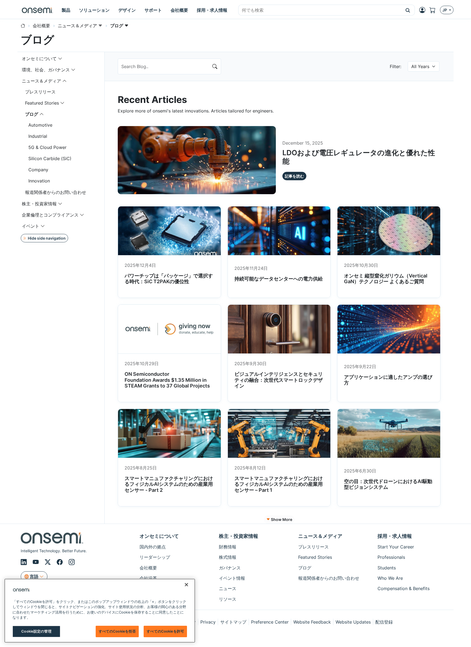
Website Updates (353, 622)
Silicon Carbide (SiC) (49, 158)
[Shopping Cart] (435, 10)
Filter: (395, 66)
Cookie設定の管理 (36, 631)
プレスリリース (40, 91)
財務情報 (227, 547)
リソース (227, 599)
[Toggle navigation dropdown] (60, 58)
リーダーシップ (155, 557)
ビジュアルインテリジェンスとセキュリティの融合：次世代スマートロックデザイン (278, 380)
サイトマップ (233, 622)
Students (387, 567)
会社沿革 (148, 578)
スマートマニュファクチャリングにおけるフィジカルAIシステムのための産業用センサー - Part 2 (169, 484)
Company (38, 169)
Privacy (208, 622)
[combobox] (319, 10)
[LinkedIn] (24, 562)
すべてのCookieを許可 (165, 631)
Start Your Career (396, 547)
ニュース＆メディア (41, 81)
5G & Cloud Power (47, 147)
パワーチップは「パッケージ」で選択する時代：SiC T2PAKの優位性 (169, 279)
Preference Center (270, 622)
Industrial (37, 136)
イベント (30, 226)
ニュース (227, 588)
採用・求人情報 (395, 536)
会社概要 (148, 567)
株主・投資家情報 (39, 203)
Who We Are (390, 578)
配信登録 (384, 622)
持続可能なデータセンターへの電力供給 (278, 279)
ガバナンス (230, 567)
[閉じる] (186, 585)
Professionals (391, 557)
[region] (99, 611)
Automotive (40, 125)
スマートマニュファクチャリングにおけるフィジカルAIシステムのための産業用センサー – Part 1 (278, 484)
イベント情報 (232, 578)
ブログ (31, 114)
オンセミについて (39, 58)
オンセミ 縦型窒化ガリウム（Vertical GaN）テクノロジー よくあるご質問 (385, 279)
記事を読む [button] (294, 176)
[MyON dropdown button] (424, 10)
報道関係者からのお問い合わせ (55, 192)
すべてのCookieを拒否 (117, 631)
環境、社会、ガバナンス (46, 69)
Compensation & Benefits (404, 588)
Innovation (39, 181)
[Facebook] (60, 562)
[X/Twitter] (48, 562)
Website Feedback (312, 622)
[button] (408, 10)
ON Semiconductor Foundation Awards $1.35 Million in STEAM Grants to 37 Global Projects (168, 380)
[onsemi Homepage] (37, 10)
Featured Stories (42, 103)
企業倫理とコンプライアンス (50, 215)
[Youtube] (36, 562)
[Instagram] (72, 562)
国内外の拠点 (153, 547)
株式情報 (227, 557)
